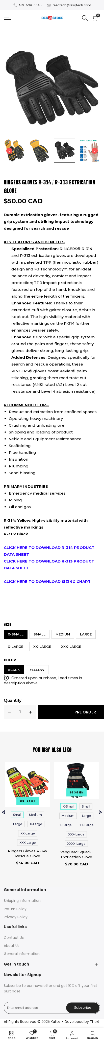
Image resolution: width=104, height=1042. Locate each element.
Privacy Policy (16, 916)
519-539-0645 (30, 5)
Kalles (56, 1021)
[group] (14, 151)
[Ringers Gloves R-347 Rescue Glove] (27, 785)
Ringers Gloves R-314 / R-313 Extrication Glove (49, 186)
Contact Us (14, 937)
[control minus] (9, 712)
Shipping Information (22, 900)
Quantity (12, 700)
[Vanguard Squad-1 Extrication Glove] (76, 781)
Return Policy (15, 908)
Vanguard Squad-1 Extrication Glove (76, 854)
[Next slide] (95, 151)
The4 (94, 1021)
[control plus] (30, 712)
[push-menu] (7, 18)
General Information (22, 953)
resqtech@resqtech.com (72, 5)
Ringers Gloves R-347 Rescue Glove (27, 853)
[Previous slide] (9, 151)
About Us (11, 945)
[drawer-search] (85, 18)
